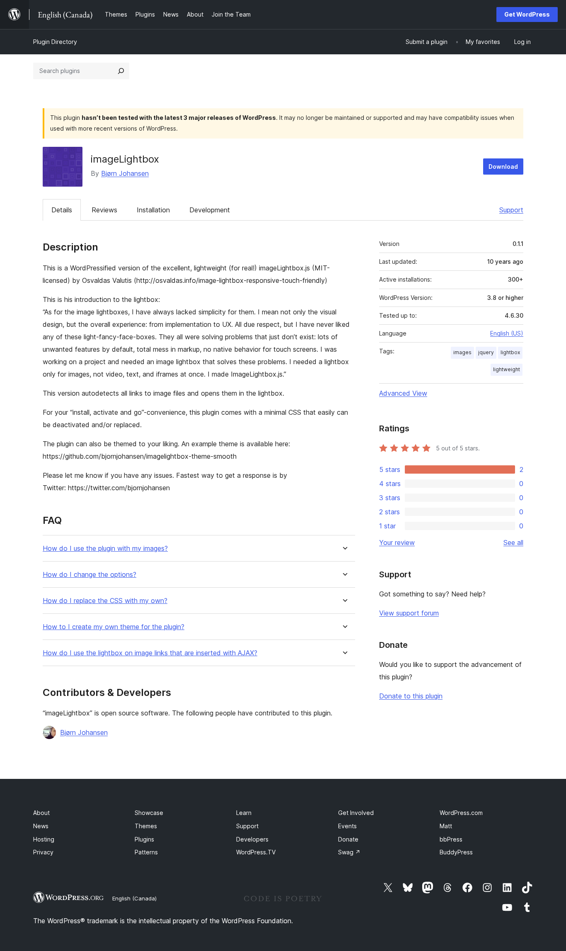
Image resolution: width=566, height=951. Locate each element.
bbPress (451, 839)
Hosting (43, 839)
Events (347, 825)
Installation (153, 210)
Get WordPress (527, 14)
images (462, 352)
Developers (252, 839)
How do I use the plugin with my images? (105, 548)
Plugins (144, 839)
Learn (244, 812)
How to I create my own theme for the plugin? (113, 627)
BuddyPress (456, 852)
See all (513, 542)
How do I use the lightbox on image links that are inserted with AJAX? (150, 653)
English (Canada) (134, 898)
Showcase (149, 812)
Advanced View (403, 393)
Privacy (43, 852)
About (41, 812)
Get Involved (356, 812)
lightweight (506, 369)
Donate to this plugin (411, 696)
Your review (397, 542)
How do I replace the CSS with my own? (105, 601)
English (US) (506, 333)
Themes (146, 825)
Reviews (104, 210)
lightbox (510, 352)
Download (503, 166)
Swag (349, 852)
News (40, 825)
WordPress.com (461, 812)
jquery (486, 352)
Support (511, 210)
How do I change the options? (89, 575)
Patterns (146, 852)
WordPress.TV (256, 852)
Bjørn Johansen (125, 173)
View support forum (409, 613)
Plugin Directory (55, 41)
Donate (348, 839)
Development (209, 210)
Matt (446, 825)
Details (61, 210)
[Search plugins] (121, 71)
